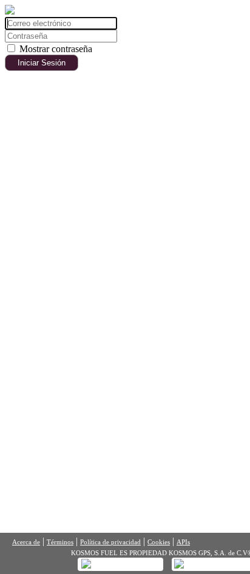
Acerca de (26, 542)
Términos (60, 542)
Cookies (158, 542)
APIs (183, 542)
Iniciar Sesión (42, 62)
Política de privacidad (110, 542)
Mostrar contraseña (55, 49)
